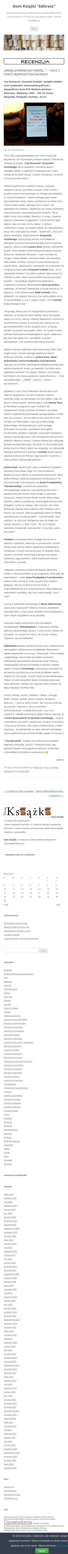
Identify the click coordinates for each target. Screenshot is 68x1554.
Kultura (7, 1011)
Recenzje (8, 771)
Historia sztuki (10, 989)
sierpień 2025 (10, 1236)
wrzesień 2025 (10, 1232)
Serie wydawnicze (12, 1141)
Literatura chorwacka (14, 1030)
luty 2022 (8, 1395)
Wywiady (8, 1160)
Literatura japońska (13, 1053)
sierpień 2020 (10, 1460)
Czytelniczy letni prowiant (19, 791)
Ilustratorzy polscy (11, 1517)
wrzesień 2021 (10, 1414)
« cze (6, 904)
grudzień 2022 (10, 1357)
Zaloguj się (9, 1486)
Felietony (8, 981)
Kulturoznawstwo (12, 1015)
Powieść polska (11, 1110)
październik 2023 (11, 1319)
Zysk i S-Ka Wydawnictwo (36, 1530)
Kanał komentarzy (12, 1494)
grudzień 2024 (10, 1266)
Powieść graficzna (12, 1106)
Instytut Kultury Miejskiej (30, 1517)
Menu (34, 28)
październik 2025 (11, 1228)
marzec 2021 (9, 1437)
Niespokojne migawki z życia (17, 930)
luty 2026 (8, 1213)
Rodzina (7, 1137)
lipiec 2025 (8, 1239)
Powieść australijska (13, 1095)
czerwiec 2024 (10, 1289)
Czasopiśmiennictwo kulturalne (18, 973)
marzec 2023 (9, 1346)
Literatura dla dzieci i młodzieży (18, 1042)
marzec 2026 (9, 1209)
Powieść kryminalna (41, 1523)
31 (5, 900)
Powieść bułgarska (12, 1103)
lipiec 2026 (8, 1194)
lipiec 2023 (8, 1331)
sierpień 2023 (10, 1327)
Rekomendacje (11, 1129)
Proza (46, 767)
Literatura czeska (12, 1034)
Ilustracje (8, 996)
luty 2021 (8, 1441)
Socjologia (8, 1144)
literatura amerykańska (15, 1023)
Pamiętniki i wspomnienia (16, 1087)
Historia (7, 985)
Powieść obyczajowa (12, 1526)
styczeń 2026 (10, 1217)
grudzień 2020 (10, 1448)
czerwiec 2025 (10, 1243)
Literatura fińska (11, 1049)
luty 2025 (8, 1258)
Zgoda (41, 1550)
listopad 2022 (10, 1361)
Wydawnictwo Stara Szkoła (15, 1530)
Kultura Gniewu (47, 1517)
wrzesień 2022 (10, 1369)
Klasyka (7, 1000)
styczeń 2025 (10, 1262)
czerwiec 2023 (10, 1334)
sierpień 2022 (10, 1372)
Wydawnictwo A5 (57, 1526)
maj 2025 (8, 1247)
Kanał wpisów (10, 1490)
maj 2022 (8, 1384)
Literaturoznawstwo (13, 1080)
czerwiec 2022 (10, 1380)
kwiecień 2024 (10, 1296)
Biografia (38, 767)
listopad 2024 (10, 1270)
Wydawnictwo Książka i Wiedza (33, 1528)
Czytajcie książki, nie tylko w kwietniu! (21, 938)
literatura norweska (13, 1057)
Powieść (7, 1091)
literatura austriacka (13, 1027)
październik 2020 (11, 1452)
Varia (6, 1156)
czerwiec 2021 (10, 1426)
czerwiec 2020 (10, 1467)
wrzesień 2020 (10, 1456)
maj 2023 (8, 1338)
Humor (7, 992)
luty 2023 (8, 1350)
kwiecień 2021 (10, 1433)
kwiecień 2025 (10, 1251)
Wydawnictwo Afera (12, 1528)
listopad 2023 (10, 1315)
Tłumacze (40, 1526)
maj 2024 (8, 1293)
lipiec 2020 (8, 1464)
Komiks (7, 1004)
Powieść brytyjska (12, 1099)
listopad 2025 (10, 1224)
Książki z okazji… (11, 1008)
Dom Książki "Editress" (34, 6)
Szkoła (7, 1152)
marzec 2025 (9, 1255)
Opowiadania (10, 1084)
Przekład (54, 767)
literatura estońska (13, 1046)
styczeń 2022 (10, 1399)
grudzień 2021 (10, 1403)
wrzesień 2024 (10, 1277)
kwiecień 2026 (10, 1205)
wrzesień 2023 (10, 1323)
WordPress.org (11, 1498)
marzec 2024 (9, 1300)
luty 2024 (8, 1304)
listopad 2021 (10, 1407)
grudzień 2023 (10, 1312)
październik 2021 (11, 1410)
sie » (58, 904)
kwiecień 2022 (10, 1388)
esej (5, 977)
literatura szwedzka (13, 1072)
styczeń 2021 (10, 1445)
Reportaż (8, 1133)
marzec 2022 (9, 1391)
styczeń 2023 (10, 1353)
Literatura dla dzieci (13, 1038)
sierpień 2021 (10, 1418)
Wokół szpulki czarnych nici (16, 927)
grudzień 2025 (10, 1220)
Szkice (6, 1148)
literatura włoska (11, 1076)
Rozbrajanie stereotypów (15, 923)
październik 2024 (11, 1274)
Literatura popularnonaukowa (18, 1061)
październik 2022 (11, 1365)
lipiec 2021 (8, 1422)
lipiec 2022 (8, 1376)
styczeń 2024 (10, 1308)
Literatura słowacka (13, 1068)
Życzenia (8, 1163)
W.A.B (47, 1526)
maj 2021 (8, 1429)
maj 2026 (8, 1201)
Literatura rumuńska (13, 1065)
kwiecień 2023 (10, 1342)
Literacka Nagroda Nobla (15, 1019)
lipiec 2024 (8, 1285)
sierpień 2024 (10, 1281)
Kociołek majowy (12, 934)
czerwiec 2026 (10, 1198)
